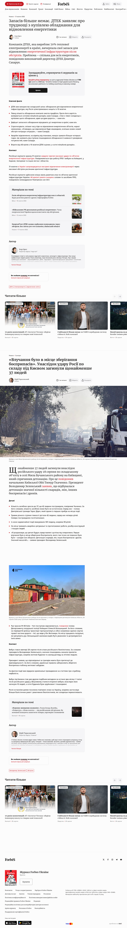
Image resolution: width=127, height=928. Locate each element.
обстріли (30, 770)
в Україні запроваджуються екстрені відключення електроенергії (46, 167)
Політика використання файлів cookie (43, 897)
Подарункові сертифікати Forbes (17, 912)
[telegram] (116, 859)
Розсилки (47, 894)
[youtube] (121, 859)
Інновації (49, 9)
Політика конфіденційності (15, 897)
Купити (38, 90)
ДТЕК (11, 287)
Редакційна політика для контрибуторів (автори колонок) (27, 905)
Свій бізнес (59, 9)
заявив (47, 486)
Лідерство (88, 9)
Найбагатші (109, 9)
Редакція (37, 901)
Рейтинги (98, 9)
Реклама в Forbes (25, 908)
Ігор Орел (17, 36)
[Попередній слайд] (115, 780)
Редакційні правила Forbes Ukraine (17, 901)
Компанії (33, 9)
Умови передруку (33, 894)
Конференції (47, 4)
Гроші (40, 9)
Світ (73, 9)
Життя (80, 9)
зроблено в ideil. (115, 923)
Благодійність (40, 908)
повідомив (65, 479)
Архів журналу (10, 908)
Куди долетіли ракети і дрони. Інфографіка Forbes (38, 196)
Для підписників (12, 9)
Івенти (21, 894)
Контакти (8, 890)
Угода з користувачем (23, 890)
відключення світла (33, 287)
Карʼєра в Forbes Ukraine (43, 890)
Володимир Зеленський (18, 770)
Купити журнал (33, 4)
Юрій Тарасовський (21, 379)
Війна (67, 9)
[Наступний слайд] (120, 296)
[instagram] (112, 859)
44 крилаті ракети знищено (42, 177)
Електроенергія (20, 287)
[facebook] (108, 859)
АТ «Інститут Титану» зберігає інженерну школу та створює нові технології (28, 333)
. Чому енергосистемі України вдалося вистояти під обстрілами (37, 211)
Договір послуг (10, 894)
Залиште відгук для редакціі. (20, 278)
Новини (24, 9)
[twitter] (103, 859)
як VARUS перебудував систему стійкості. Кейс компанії (82, 333)
